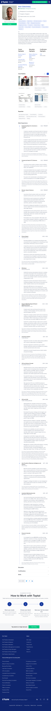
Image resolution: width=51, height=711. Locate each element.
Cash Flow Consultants (7, 668)
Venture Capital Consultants (32, 687)
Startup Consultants (30, 682)
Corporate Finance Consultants (8, 673)
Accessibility (39, 705)
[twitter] (26, 581)
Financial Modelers (6, 682)
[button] (33, 123)
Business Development (36, 27)
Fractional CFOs (5, 690)
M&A (42, 25)
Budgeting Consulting (22, 25)
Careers (28, 649)
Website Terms (33, 705)
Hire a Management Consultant (40, 2)
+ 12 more (28, 106)
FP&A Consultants (6, 687)
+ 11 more (27, 88)
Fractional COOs (45, 27)
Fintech (44, 21)
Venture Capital (28, 27)
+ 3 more (44, 90)
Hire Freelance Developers (8, 639)
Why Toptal (28, 639)
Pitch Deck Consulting (37, 21)
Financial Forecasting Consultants (9, 680)
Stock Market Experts (30, 685)
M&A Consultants (29, 671)
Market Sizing (29, 21)
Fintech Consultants (6, 685)
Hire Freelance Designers (7, 642)
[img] (27, 8)
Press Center (29, 644)
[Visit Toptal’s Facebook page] (44, 699)
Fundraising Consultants (31, 661)
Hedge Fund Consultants (31, 663)
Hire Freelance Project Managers (9, 649)
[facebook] (29, 581)
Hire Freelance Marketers (7, 644)
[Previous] (45, 74)
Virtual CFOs (28, 690)
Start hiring (33, 627)
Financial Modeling (22, 23)
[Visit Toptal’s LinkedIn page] (37, 699)
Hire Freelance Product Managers (9, 651)
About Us (28, 651)
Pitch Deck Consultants (31, 678)
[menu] (49, 2)
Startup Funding (37, 25)
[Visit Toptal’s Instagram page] (47, 699)
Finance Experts (5, 661)
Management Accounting (35, 23)
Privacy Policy (27, 705)
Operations (21, 29)
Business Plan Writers (6, 666)
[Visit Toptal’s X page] (40, 699)
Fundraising (30, 25)
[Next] (48, 74)
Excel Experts (5, 678)
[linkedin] (32, 581)
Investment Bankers (30, 668)
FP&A (28, 23)
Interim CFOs (21, 27)
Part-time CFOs (29, 675)
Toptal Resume (29, 647)
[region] (33, 92)
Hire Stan (9, 24)
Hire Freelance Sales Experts (8, 654)
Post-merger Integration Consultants (33, 680)
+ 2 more (45, 106)
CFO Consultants (5, 671)
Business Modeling (22, 21)
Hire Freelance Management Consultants (11, 647)
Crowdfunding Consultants (8, 675)
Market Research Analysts (31, 673)
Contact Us (28, 642)
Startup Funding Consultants (8, 663)
